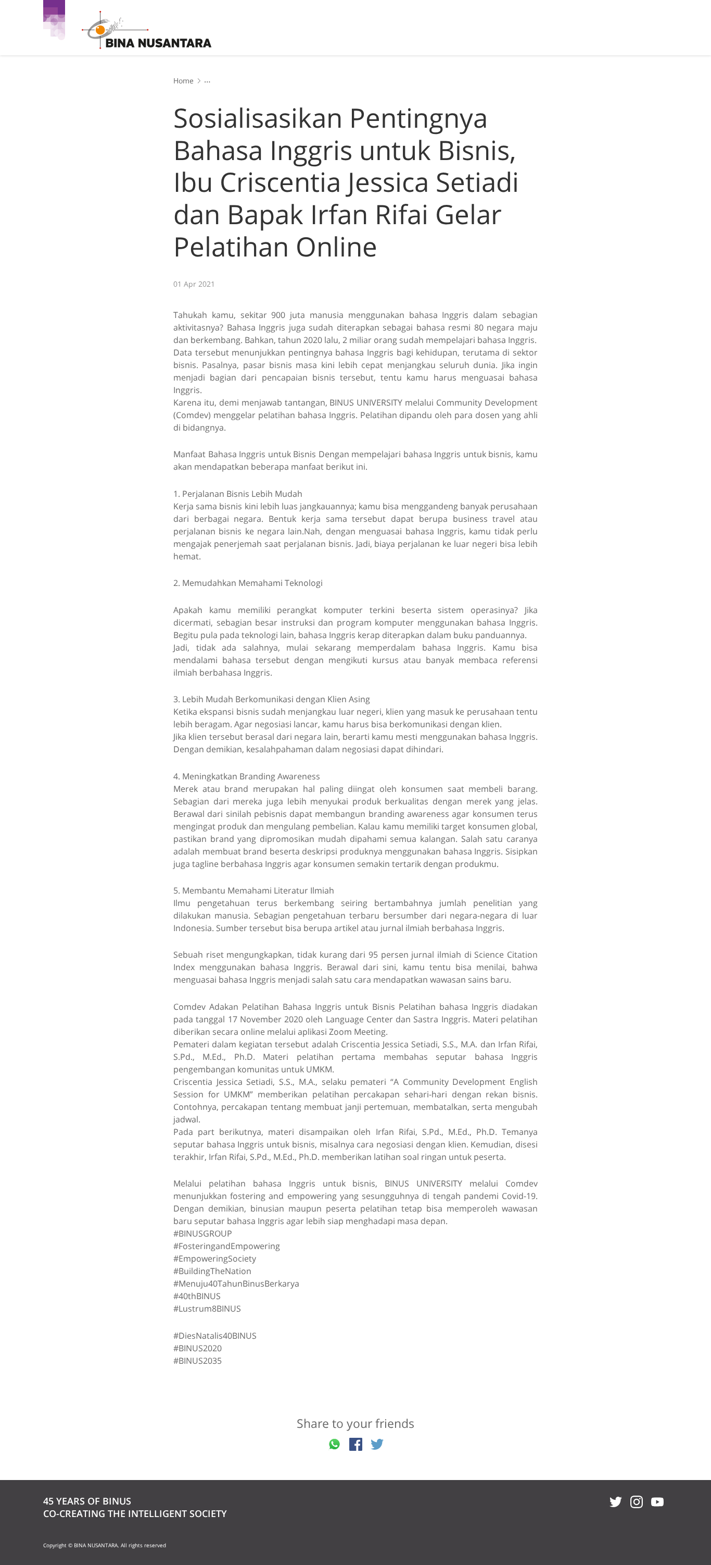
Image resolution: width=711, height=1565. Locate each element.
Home (183, 80)
